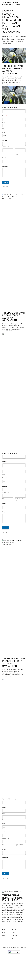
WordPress (23, 947)
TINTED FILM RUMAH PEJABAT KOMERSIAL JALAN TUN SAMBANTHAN (12, 70)
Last (3, 128)
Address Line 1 (5, 146)
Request (5, 166)
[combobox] (4, 135)
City (3, 153)
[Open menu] (25, 3)
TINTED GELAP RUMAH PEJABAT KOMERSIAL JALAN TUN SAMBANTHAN (13, 662)
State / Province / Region (19, 153)
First (3, 122)
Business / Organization (10, 107)
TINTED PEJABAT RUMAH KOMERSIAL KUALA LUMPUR (11, 3)
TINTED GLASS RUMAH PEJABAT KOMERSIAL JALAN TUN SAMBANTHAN (13, 316)
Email (4, 158)
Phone (4, 132)
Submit (6, 182)
